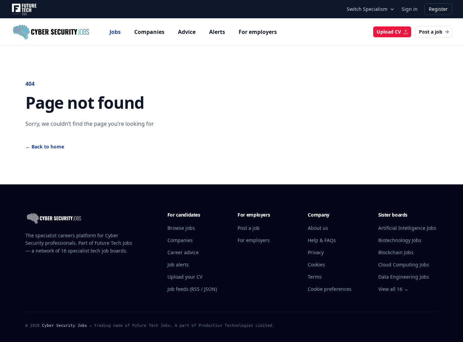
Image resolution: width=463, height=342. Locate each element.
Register (438, 9)
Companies (149, 32)
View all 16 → (393, 289)
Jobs (115, 32)
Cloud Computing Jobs (403, 264)
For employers (258, 32)
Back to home (44, 146)
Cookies (316, 264)
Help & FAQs (322, 240)
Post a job (430, 31)
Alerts (217, 32)
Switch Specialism (367, 9)
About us (318, 228)
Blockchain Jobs (396, 252)
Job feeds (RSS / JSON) (192, 289)
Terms (315, 277)
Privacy (316, 252)
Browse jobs (181, 228)
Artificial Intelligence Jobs (407, 228)
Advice (187, 32)
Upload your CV (184, 277)
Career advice (183, 252)
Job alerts (178, 264)
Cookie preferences (329, 289)
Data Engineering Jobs (403, 277)
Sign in (410, 9)
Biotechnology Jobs (399, 240)
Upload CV (389, 31)
